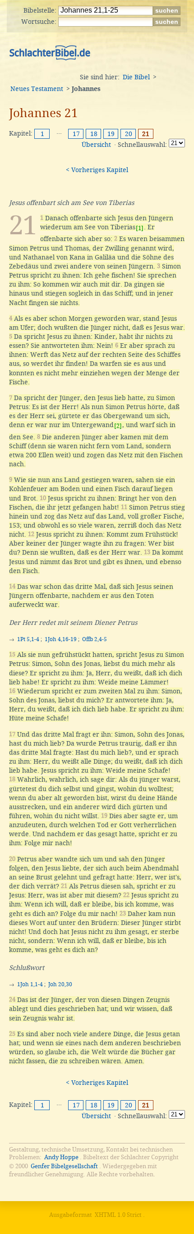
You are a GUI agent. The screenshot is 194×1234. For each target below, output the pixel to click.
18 (93, 133)
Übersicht (96, 144)
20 (128, 133)
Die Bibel (136, 77)
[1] (139, 228)
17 (76, 133)
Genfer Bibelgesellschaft (64, 1166)
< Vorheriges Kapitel (97, 169)
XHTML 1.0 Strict (118, 1214)
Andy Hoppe (61, 1157)
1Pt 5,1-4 (28, 639)
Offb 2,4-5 (94, 639)
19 (111, 133)
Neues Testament (36, 88)
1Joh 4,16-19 (61, 639)
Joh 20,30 (60, 984)
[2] (118, 426)
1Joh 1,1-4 (30, 984)
